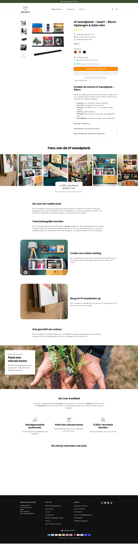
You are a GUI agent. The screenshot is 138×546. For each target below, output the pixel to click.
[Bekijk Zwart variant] (84, 52)
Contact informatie (79, 509)
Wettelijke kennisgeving (81, 521)
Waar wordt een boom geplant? (87, 129)
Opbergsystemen (56, 9)
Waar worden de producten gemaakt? (89, 134)
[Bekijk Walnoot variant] (75, 52)
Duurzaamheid (49, 515)
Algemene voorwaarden (81, 506)
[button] (78, 30)
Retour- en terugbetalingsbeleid (83, 515)
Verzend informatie (82, 124)
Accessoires (71, 9)
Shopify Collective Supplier (53, 524)
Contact (47, 512)
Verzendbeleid (78, 518)
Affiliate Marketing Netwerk (53, 506)
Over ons (82, 9)
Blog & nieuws (49, 509)
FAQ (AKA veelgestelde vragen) (54, 518)
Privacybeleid (78, 512)
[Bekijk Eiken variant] (80, 52)
